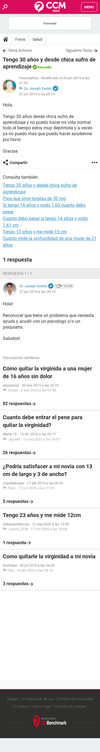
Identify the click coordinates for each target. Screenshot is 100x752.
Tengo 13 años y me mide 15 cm (35, 231)
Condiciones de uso (38, 699)
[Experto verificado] (55, 89)
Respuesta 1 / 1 (17, 273)
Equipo (12, 699)
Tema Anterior (20, 50)
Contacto (22, 706)
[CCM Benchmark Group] (50, 722)
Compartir (19, 162)
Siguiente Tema (79, 50)
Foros (20, 39)
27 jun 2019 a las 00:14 (37, 94)
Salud (37, 39)
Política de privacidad (75, 699)
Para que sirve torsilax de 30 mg (34, 198)
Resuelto (44, 67)
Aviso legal (42, 706)
